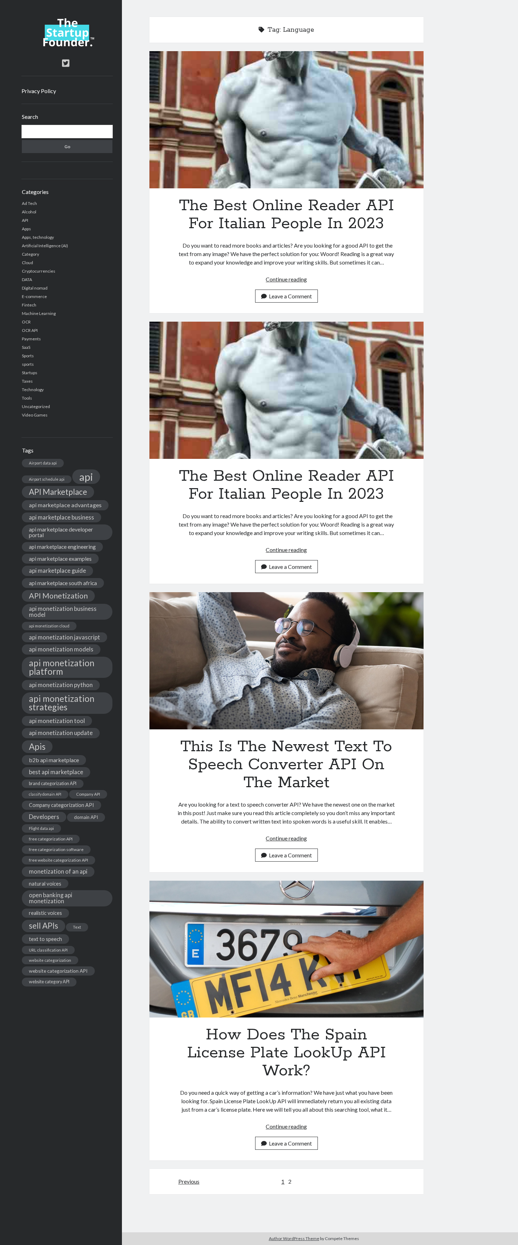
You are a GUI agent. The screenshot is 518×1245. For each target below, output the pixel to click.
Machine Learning (39, 313)
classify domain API (45, 794)
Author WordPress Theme (294, 1238)
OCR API (30, 330)
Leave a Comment (290, 296)
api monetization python (61, 684)
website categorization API (58, 971)
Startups (29, 372)
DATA (27, 279)
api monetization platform (61, 667)
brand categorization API (52, 783)
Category (30, 254)
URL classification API (48, 950)
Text (77, 927)
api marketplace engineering (62, 546)
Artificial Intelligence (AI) (45, 245)
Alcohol (29, 211)
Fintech (29, 305)
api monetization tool (57, 720)
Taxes (27, 381)
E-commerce (34, 296)
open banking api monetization (50, 898)
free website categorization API (58, 860)
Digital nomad (35, 288)
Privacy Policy (38, 90)
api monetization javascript (64, 637)
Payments (31, 338)
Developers (44, 816)
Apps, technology (38, 237)
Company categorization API (61, 805)
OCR (26, 321)
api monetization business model (63, 611)
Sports (28, 355)
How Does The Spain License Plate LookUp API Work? (286, 949)
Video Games (35, 415)
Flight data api (41, 828)
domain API (86, 817)
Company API (88, 794)
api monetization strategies (61, 702)
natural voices (45, 883)
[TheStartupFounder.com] (67, 44)
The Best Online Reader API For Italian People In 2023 (286, 119)
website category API (49, 981)
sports (28, 364)
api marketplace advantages (65, 505)
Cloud (27, 262)
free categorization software (56, 849)
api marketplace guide (57, 570)
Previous (188, 1181)
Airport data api (43, 463)
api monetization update (61, 732)
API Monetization (58, 595)
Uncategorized (36, 406)
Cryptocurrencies (38, 271)
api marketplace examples (60, 558)
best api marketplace (56, 772)
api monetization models (61, 649)
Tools (27, 398)
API (25, 220)
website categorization (50, 960)
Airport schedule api (46, 479)
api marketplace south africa (63, 582)
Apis (37, 746)
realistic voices (45, 913)
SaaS (26, 347)
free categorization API (51, 839)
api (86, 476)
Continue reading (286, 279)
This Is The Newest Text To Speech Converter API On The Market (286, 660)
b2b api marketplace (54, 760)
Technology (33, 389)
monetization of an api (58, 871)
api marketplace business (61, 517)
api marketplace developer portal (61, 532)
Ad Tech (29, 203)
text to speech (45, 939)
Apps (26, 228)
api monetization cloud (49, 626)
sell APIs (43, 925)
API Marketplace (58, 492)
